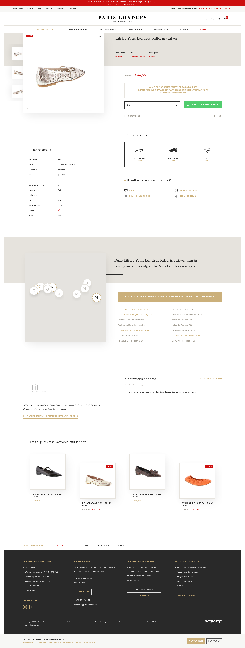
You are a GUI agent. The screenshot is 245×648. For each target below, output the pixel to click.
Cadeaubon (61, 9)
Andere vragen (186, 595)
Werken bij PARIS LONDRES (37, 577)
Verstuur (144, 596)
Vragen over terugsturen (187, 572)
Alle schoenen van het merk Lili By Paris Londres (50, 416)
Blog (39, 9)
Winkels (30, 9)
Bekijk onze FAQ (188, 196)
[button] (206, 19)
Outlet (204, 29)
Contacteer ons (75, 9)
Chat (131, 190)
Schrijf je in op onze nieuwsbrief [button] (215, 9)
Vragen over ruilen (185, 577)
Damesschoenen (78, 29)
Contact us (83, 592)
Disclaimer (112, 622)
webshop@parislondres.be (85, 605)
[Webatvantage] (198, 621)
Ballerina (153, 55)
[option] (63, 72)
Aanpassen (214, 641)
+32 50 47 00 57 (82, 600)
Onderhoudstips (32, 586)
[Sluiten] (155, 3)
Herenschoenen (108, 29)
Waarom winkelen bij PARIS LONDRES (41, 572)
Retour (180, 586)
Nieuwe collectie (47, 29)
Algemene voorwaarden (87, 622)
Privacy (103, 622)
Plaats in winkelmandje (205, 105)
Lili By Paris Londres (137, 55)
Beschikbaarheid (132, 116)
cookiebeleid (88, 643)
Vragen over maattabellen (188, 581)
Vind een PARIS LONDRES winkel (39, 581)
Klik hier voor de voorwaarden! (121, 4)
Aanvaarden (196, 641)
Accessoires (161, 29)
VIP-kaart (49, 9)
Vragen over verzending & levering (192, 568)
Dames (59, 546)
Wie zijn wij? (30, 568)
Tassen (87, 546)
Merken (184, 29)
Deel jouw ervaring (211, 378)
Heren (73, 546)
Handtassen (135, 29)
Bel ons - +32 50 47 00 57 (140, 196)
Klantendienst (18, 9)
